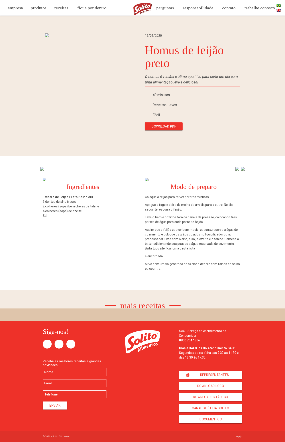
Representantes (207, 375)
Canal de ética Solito (210, 408)
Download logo (210, 386)
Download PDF (164, 126)
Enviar (55, 405)
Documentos (211, 419)
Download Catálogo (210, 397)
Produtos (39, 7)
